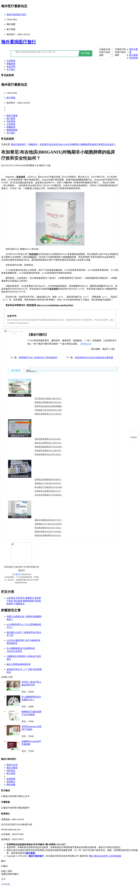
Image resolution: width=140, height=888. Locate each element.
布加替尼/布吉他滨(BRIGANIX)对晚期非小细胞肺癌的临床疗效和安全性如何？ (78, 144)
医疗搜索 (85, 53)
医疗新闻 (133, 55)
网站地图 (11, 784)
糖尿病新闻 (12, 130)
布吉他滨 (20, 177)
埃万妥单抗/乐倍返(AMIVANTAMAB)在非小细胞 (55, 399)
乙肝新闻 (11, 61)
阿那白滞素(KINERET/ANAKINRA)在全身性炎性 (55, 532)
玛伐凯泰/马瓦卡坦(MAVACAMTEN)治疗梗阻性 (55, 410)
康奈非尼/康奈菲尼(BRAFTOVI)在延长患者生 (54, 520)
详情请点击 (85, 344)
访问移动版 (115, 856)
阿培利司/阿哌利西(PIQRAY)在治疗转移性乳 (53, 535)
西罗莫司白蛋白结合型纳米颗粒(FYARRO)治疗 (54, 406)
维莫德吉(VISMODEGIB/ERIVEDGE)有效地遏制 (55, 483)
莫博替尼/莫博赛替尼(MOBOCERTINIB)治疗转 (54, 480)
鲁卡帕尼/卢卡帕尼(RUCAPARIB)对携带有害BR (55, 487)
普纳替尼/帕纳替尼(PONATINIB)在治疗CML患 (54, 447)
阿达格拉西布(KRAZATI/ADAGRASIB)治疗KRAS (55, 454)
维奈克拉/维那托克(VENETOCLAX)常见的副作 (54, 443)
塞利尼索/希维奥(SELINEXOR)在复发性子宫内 (54, 439)
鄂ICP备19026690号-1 (99, 856)
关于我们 (11, 69)
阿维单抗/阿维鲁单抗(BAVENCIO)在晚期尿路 (54, 402)
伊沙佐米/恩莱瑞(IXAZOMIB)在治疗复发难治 (54, 495)
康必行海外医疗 (18, 144)
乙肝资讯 (11, 598)
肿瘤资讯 (33, 144)
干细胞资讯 (19, 604)
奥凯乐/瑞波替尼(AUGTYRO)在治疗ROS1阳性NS (55, 414)
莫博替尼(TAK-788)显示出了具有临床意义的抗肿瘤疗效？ (47, 357)
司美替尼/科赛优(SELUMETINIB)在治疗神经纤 (54, 451)
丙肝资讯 (20, 598)
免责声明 (11, 66)
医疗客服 (11, 98)
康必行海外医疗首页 (16, 14)
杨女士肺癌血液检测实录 (19, 664)
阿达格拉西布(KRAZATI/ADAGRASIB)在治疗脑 (55, 528)
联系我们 (11, 781)
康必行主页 (12, 765)
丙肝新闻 (133, 58)
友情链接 (11, 779)
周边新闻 (18, 601)
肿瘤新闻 (11, 63)
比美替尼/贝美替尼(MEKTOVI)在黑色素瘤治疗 (54, 491)
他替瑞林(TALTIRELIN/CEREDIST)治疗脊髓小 (54, 524)
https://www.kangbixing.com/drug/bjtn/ (55, 305)
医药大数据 (12, 115)
